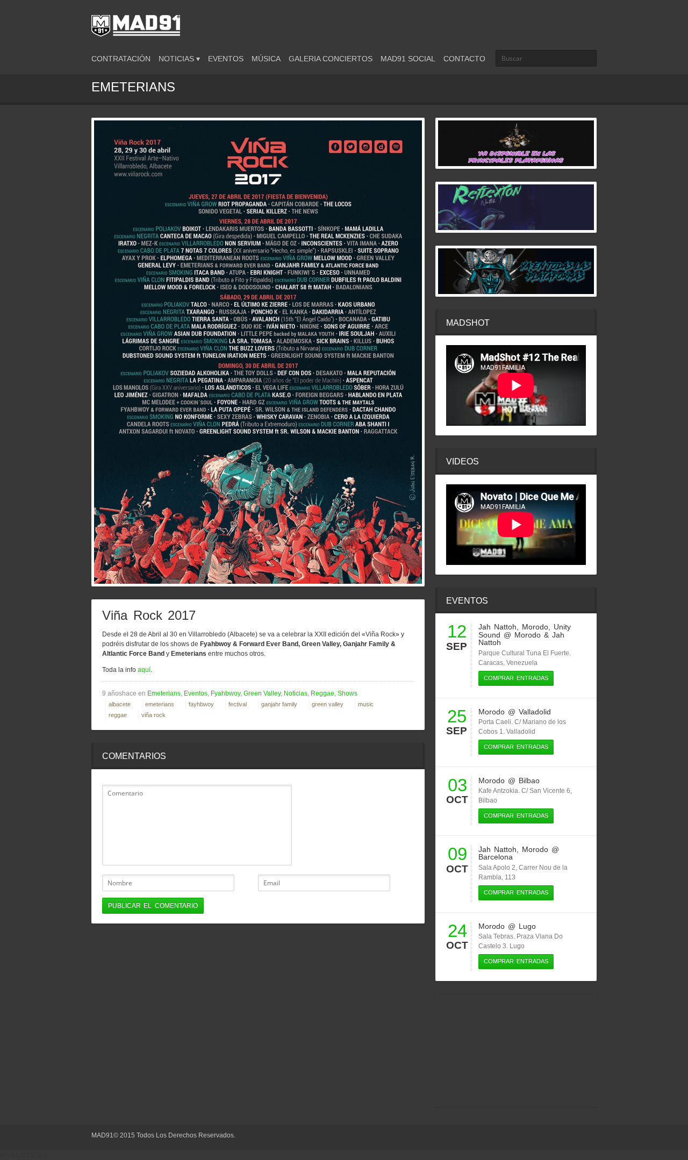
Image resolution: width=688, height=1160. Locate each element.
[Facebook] (571, 23)
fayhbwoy (201, 704)
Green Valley (262, 693)
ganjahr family (279, 704)
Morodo (535, 626)
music (366, 704)
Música (266, 58)
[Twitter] (553, 23)
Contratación (120, 58)
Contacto (464, 58)
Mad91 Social (408, 58)
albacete (120, 704)
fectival (237, 704)
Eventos (225, 58)
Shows (347, 693)
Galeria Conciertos (330, 58)
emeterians (159, 704)
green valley (327, 704)
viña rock (153, 715)
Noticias (295, 693)
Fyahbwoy (225, 693)
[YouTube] (590, 23)
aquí (144, 670)
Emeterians (164, 693)
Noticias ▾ (179, 58)
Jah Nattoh (497, 626)
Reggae (322, 693)
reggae (118, 715)
